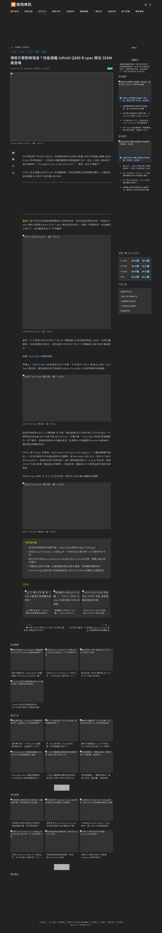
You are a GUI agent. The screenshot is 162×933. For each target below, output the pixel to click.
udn (12, 47)
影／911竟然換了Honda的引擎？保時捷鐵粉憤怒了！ (59, 745)
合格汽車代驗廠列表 (129, 296)
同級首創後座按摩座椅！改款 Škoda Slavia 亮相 (60, 856)
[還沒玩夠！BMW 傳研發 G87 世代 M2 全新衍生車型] (96, 660)
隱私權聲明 (85, 922)
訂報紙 (102, 922)
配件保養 (126, 11)
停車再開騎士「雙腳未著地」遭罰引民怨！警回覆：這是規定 (95, 776)
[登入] (146, 4)
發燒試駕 (28, 11)
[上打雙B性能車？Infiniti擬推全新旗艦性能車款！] (38, 599)
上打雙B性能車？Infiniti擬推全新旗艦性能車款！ (37, 611)
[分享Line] (13, 159)
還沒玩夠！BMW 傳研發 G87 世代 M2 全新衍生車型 (95, 674)
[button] (150, 4)
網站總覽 (120, 922)
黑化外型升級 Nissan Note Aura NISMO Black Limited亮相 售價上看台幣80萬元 (67, 560)
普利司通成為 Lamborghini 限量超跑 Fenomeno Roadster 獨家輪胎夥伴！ (27, 674)
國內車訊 (14, 11)
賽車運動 (139, 11)
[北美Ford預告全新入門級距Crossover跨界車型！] (96, 841)
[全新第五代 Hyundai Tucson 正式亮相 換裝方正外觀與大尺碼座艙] (61, 810)
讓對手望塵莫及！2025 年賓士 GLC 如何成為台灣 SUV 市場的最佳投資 (96, 745)
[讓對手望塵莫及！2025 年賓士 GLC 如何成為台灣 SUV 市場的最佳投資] (96, 730)
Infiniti (22, 51)
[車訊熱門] (151, 136)
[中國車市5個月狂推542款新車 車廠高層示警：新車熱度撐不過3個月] (27, 810)
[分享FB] (13, 152)
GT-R (30, 51)
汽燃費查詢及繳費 (128, 306)
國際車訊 (42, 11)
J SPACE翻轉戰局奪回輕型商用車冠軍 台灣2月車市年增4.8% (60, 776)
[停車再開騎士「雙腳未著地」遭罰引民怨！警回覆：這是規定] (96, 762)
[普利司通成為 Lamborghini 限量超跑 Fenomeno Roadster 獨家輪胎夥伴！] (27, 660)
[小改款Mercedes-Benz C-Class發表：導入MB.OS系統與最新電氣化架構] (96, 810)
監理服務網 (125, 310)
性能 (44, 51)
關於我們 (111, 922)
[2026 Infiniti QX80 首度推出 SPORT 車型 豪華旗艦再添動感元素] (95, 599)
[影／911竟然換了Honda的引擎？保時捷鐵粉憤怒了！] (61, 730)
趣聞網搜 (84, 11)
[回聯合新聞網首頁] (13, 4)
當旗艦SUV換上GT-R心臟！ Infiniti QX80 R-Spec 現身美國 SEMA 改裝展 (66, 611)
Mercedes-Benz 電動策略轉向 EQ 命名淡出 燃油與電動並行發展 (26, 776)
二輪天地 (98, 11)
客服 (54, 922)
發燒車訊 (18, 47)
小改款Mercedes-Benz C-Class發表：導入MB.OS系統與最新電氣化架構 (96, 824)
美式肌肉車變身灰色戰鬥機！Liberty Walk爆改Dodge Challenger (62, 547)
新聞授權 (61, 922)
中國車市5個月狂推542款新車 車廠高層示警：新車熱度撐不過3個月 (27, 824)
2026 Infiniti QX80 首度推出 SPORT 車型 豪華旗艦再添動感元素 (94, 611)
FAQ (49, 922)
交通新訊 (70, 11)
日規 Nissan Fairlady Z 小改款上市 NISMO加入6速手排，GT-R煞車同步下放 (67, 553)
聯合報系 (94, 922)
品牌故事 (112, 11)
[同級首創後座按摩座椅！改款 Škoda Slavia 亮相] (61, 841)
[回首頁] (24, 4)
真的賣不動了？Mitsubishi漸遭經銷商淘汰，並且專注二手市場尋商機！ (26, 745)
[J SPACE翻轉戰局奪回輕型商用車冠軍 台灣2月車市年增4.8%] (61, 762)
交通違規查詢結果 (128, 301)
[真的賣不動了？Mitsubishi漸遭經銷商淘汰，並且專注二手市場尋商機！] (27, 730)
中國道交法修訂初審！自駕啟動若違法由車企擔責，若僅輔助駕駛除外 (64, 566)
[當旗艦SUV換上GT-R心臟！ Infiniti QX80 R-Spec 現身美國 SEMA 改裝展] (66, 599)
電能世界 (56, 11)
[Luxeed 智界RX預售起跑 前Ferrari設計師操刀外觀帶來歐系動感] (27, 691)
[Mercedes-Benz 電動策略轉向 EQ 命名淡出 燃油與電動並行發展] (27, 762)
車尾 (37, 51)
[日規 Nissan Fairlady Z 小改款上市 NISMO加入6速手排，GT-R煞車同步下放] (61, 660)
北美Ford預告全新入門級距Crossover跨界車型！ (94, 856)
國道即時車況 (126, 291)
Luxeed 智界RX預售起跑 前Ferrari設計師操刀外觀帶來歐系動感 (26, 706)
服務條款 (70, 922)
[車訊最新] (151, 76)
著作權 (77, 922)
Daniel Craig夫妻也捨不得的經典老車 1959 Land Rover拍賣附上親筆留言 (66, 570)
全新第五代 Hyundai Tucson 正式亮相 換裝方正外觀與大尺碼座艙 (61, 824)
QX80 (14, 51)
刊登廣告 (42, 922)
